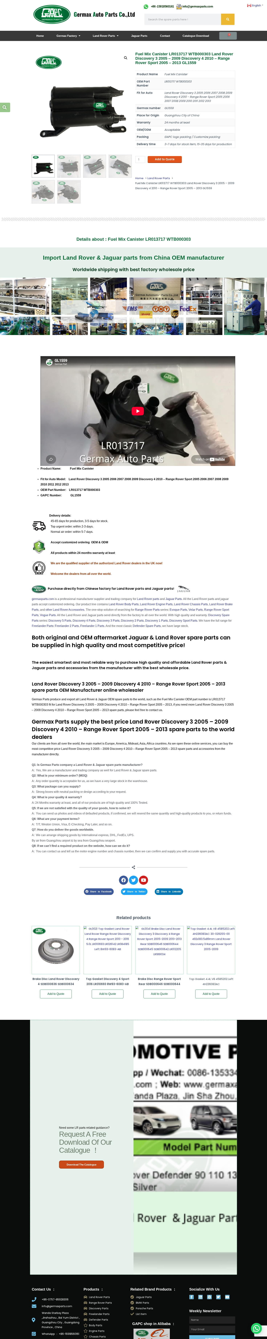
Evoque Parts (178, 609)
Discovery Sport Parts (183, 620)
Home (40, 35)
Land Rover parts (148, 598)
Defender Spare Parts (147, 625)
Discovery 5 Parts (59, 620)
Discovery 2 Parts (132, 620)
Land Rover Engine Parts (156, 604)
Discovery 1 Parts (156, 620)
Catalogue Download (196, 35)
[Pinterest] (209, 1297)
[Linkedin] (200, 1297)
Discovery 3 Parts (108, 620)
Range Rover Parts (147, 609)
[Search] (227, 19)
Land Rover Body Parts (124, 604)
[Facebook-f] (191, 1297)
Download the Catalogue (81, 1164)
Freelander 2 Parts (67, 625)
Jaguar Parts (139, 35)
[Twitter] (218, 1297)
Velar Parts (196, 609)
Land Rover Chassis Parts (191, 604)
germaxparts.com (43, 598)
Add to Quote (165, 159)
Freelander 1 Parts (92, 625)
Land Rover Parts (104, 35)
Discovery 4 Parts (84, 620)
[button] (125, 58)
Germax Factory (66, 35)
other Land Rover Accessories (65, 609)
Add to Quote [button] (55, 993)
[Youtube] (227, 1297)
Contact (165, 35)
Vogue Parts (48, 615)
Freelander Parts (42, 625)
